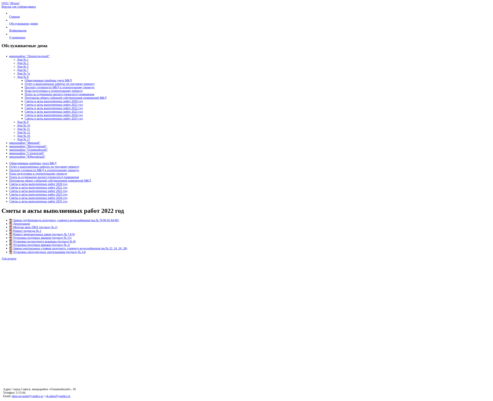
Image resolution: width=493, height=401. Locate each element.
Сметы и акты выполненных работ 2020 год (54, 101)
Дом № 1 (23, 59)
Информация (17, 30)
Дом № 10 (23, 125)
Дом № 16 (23, 136)
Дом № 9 (23, 122)
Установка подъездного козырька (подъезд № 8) (44, 241)
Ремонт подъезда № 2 (27, 230)
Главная (14, 16)
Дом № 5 (23, 66)
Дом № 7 (23, 70)
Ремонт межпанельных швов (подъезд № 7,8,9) (44, 234)
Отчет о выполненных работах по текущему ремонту (60, 84)
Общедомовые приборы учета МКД (48, 80)
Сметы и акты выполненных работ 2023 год (54, 111)
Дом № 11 (23, 129)
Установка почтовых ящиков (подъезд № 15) (42, 237)
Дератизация (21, 223)
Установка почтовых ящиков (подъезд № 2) (41, 245)
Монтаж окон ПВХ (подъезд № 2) (35, 227)
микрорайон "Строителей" (26, 153)
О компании (17, 37)
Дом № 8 (23, 77)
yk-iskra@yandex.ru (57, 396)
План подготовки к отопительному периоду (54, 90)
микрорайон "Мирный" (24, 142)
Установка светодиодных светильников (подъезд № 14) (49, 252)
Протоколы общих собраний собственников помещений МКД (65, 97)
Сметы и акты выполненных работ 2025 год (54, 118)
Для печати (9, 258)
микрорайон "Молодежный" (28, 146)
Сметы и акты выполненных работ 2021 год (54, 104)
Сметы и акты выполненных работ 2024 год (54, 115)
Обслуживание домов (23, 23)
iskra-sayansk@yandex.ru (27, 396)
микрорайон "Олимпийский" (28, 149)
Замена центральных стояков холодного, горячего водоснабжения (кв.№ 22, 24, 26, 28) (70, 248)
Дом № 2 (23, 63)
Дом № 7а (23, 73)
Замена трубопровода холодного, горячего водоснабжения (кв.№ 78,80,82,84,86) (66, 220)
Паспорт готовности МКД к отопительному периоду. (60, 87)
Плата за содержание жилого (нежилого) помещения (59, 94)
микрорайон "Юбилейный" (27, 156)
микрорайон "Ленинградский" (29, 56)
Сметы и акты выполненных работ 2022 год (54, 108)
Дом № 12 (23, 132)
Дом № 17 (23, 139)
